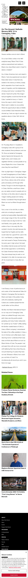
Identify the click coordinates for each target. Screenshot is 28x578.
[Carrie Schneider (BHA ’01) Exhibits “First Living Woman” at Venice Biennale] (14, 484)
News (3, 522)
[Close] (26, 552)
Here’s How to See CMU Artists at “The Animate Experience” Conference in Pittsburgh (12, 444)
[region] (14, 564)
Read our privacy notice (15, 567)
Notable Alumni (5, 546)
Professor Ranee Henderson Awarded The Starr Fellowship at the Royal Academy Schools (14, 392)
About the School (6, 520)
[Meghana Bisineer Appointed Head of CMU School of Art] (14, 460)
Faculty (3, 542)
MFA (3, 534)
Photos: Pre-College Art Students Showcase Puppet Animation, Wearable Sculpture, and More (12, 418)
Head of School (5, 539)
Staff (3, 544)
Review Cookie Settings (14, 570)
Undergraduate (5, 532)
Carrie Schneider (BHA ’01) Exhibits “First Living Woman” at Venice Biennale (13, 494)
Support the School (6, 527)
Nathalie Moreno (7, 367)
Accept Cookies (14, 575)
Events (3, 524)
